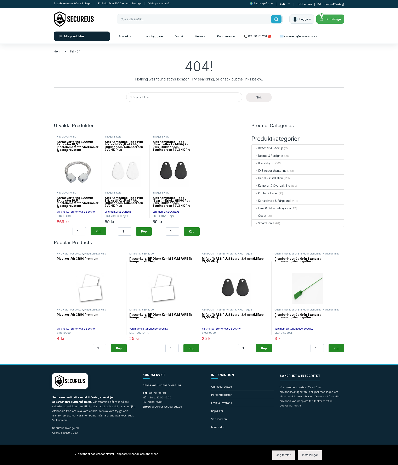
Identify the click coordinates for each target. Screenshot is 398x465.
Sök (259, 97)
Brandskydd (266, 163)
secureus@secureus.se (167, 406)
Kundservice (226, 36)
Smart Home (266, 223)
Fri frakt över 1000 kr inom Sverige (119, 3)
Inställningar (310, 454)
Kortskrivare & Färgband (274, 200)
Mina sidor (217, 427)
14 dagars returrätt (159, 3)
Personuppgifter (221, 394)
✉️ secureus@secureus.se (298, 36)
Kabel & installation (270, 178)
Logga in (305, 19)
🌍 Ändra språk (259, 3)
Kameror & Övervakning (274, 185)
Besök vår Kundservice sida (162, 385)
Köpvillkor (217, 411)
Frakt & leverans (221, 402)
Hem (57, 51)
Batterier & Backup (270, 148)
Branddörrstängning (309, 253)
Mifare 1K (231, 253)
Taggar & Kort (113, 136)
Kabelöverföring (66, 136)
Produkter (126, 36)
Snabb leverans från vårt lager (73, 3)
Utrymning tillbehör (285, 253)
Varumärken (219, 419)
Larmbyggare (153, 36)
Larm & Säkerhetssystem (274, 208)
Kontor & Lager (268, 193)
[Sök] (276, 19)
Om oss (200, 36)
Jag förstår (284, 454)
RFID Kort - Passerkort (70, 253)
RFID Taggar (245, 253)
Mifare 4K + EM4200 (141, 253)
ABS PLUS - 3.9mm (213, 253)
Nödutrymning (331, 253)
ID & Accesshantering (272, 170)
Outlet (179, 36)
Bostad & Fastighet (270, 155)
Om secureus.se (221, 386)
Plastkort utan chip (95, 253)
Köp (98, 231)
